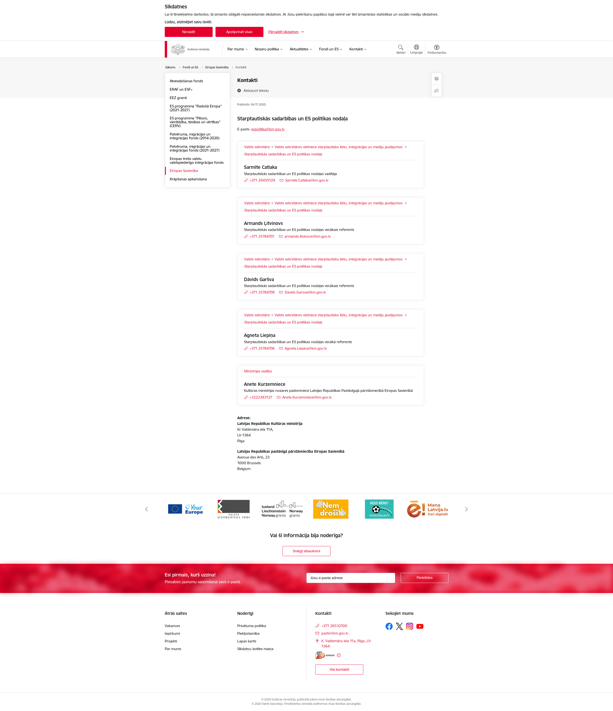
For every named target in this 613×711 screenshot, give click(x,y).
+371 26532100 (334, 625)
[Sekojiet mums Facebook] (389, 626)
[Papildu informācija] (339, 655)
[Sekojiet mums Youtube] (420, 626)
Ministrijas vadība (258, 371)
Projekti (171, 641)
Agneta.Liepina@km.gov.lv (306, 348)
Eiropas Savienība (184, 170)
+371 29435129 (262, 180)
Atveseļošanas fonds (186, 81)
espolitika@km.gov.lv (267, 129)
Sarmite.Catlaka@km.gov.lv (306, 180)
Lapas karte (246, 641)
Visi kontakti (339, 669)
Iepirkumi (172, 633)
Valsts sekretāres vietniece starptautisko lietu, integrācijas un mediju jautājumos (339, 147)
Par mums (173, 648)
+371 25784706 (262, 348)
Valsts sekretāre (257, 147)
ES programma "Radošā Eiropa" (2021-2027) (196, 108)
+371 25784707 (262, 236)
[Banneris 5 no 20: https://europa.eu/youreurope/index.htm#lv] (185, 508)
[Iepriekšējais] (146, 509)
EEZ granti (178, 97)
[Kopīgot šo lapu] (436, 91)
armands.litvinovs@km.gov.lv (307, 236)
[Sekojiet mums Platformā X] (399, 626)
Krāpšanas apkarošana (188, 179)
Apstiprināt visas (239, 31)
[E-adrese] (325, 655)
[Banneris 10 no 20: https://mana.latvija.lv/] (427, 508)
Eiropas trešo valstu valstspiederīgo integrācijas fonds (197, 160)
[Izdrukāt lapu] (436, 79)
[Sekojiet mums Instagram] (409, 626)
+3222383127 (261, 397)
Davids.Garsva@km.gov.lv (305, 292)
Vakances (172, 625)
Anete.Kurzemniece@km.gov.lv (307, 397)
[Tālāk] (466, 509)
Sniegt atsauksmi (306, 551)
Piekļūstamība (248, 633)
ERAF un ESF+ (181, 89)
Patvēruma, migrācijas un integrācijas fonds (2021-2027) (194, 148)
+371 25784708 (262, 292)
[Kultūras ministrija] (190, 49)
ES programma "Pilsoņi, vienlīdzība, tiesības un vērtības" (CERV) (195, 122)
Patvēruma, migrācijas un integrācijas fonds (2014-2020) (194, 136)
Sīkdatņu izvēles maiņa (255, 648)
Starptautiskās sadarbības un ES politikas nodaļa (283, 154)
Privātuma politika (251, 625)
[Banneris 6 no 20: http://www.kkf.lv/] (233, 508)
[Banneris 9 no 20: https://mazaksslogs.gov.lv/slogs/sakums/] (379, 508)
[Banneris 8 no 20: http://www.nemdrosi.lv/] (330, 508)
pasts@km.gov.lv (334, 633)
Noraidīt (188, 31)
